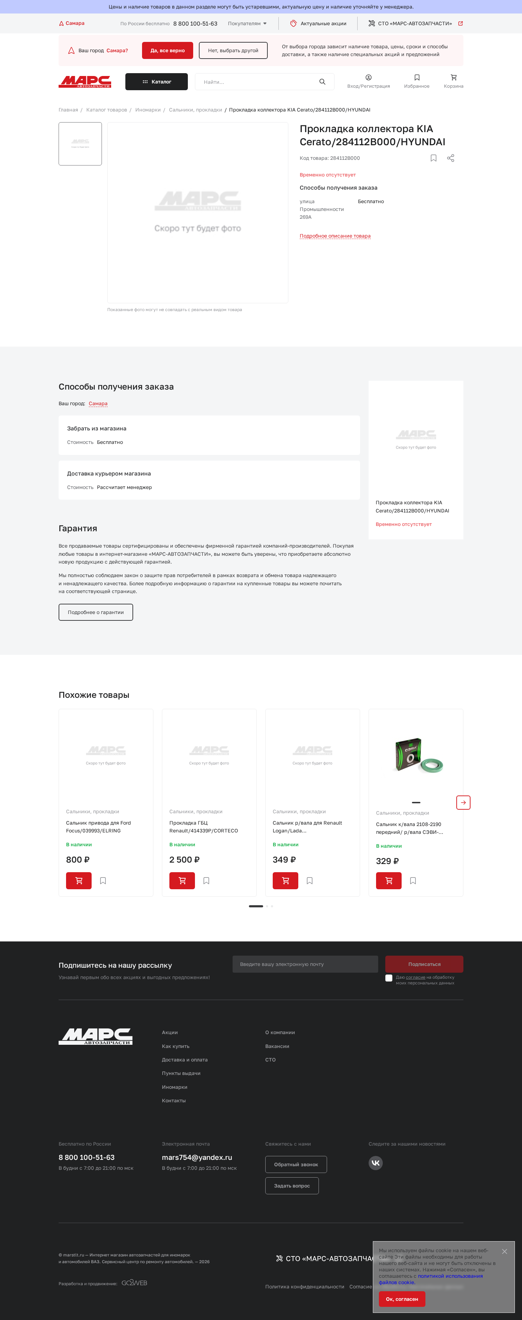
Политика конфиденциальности (304, 1286)
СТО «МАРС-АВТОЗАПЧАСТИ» (415, 23)
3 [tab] (272, 906)
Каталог (162, 81)
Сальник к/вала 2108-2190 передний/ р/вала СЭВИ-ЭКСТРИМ (408, 828)
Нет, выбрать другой (233, 50)
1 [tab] (256, 906)
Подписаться (424, 964)
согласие (415, 977)
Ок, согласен (402, 1299)
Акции (170, 1032)
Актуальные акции (324, 23)
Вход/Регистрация (368, 86)
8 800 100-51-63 (195, 23)
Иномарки (174, 1087)
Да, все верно (168, 50)
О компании (280, 1032)
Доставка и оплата (185, 1059)
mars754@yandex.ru (197, 1157)
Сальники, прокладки (92, 811)
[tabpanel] (106, 803)
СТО (270, 1059)
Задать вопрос (292, 1186)
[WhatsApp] (448, 166)
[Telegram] (414, 166)
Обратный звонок (296, 1164)
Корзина (453, 86)
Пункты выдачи (181, 1073)
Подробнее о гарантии (96, 612)
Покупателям (244, 23)
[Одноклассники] (437, 166)
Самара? (117, 50)
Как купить (176, 1046)
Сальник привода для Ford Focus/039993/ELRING (98, 826)
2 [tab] (267, 906)
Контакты (174, 1100)
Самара (98, 403)
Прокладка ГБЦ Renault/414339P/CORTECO (203, 826)
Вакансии (277, 1046)
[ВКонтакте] (425, 166)
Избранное (417, 86)
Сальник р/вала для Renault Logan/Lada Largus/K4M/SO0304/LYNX (307, 827)
